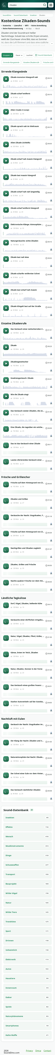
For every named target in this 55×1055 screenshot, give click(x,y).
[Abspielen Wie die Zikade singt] (6, 396)
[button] (43, 55)
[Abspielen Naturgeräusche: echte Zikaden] (6, 242)
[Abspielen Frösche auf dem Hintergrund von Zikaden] (6, 484)
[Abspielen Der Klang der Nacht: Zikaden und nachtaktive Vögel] (6, 742)
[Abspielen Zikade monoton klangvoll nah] (6, 79)
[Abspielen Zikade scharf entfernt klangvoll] (6, 210)
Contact (47, 1050)
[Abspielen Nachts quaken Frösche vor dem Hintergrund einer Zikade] (6, 582)
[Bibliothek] (50, 5)
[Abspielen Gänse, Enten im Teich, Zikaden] (6, 654)
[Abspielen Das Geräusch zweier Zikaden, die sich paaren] (6, 412)
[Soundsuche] (45, 5)
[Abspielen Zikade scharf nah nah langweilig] (6, 193)
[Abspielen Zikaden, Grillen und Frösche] (6, 566)
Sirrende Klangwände (11, 62)
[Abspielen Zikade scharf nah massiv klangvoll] (6, 161)
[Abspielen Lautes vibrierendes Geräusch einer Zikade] (6, 462)
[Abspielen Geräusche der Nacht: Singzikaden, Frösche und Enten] (6, 517)
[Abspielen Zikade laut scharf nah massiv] (6, 292)
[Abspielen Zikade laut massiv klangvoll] (6, 177)
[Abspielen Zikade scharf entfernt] (6, 95)
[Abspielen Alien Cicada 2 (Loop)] (6, 112)
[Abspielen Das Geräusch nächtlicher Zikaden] (6, 791)
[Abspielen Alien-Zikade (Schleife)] (6, 144)
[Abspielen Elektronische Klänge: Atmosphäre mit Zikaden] (6, 226)
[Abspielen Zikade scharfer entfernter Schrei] (6, 275)
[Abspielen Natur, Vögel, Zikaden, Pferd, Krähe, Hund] (6, 638)
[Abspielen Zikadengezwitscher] (6, 363)
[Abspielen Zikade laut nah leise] (6, 259)
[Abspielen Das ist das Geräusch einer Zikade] (6, 445)
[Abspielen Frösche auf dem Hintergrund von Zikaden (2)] (6, 533)
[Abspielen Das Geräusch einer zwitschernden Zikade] (6, 331)
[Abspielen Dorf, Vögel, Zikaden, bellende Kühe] (6, 605)
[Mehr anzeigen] (52, 43)
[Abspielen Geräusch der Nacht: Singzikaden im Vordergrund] (6, 726)
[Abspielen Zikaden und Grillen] (6, 501)
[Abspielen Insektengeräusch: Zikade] (6, 380)
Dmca (38, 1050)
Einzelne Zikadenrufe (31, 62)
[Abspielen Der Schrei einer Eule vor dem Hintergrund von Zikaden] (6, 775)
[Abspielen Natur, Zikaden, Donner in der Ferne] (6, 671)
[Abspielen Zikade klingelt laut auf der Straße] (6, 308)
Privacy (29, 1050)
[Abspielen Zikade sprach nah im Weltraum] (6, 128)
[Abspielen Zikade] (6, 347)
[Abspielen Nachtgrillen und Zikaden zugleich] (6, 550)
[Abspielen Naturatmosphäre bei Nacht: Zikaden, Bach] (6, 759)
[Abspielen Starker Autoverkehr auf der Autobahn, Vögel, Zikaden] (6, 703)
